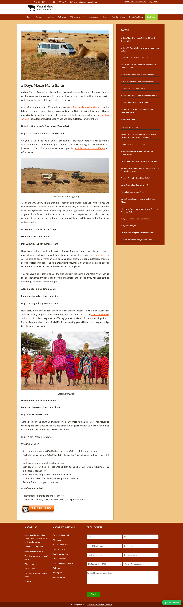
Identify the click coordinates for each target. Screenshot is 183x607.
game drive (99, 255)
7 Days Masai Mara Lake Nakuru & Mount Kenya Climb (138, 39)
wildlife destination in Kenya (90, 148)
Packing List (58, 572)
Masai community (100, 314)
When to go (57, 540)
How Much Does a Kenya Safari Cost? (136, 239)
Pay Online (153, 1)
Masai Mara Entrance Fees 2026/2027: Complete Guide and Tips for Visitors (36, 538)
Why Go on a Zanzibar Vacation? (134, 185)
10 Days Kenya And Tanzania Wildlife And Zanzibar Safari (138, 66)
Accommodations (91, 17)
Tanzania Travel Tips (129, 127)
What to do (29, 564)
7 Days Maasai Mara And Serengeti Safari (138, 102)
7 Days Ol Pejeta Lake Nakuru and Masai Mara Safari (140, 49)
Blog (105, 17)
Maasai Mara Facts (60, 544)
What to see (30, 568)
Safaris (39, 17)
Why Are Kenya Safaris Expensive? (135, 219)
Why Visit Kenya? (128, 226)
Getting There (59, 549)
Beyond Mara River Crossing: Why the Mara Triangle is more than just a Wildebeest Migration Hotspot (139, 136)
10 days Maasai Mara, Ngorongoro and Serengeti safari (137, 110)
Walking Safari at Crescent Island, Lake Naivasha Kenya (137, 152)
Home (29, 17)
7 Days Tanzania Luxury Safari (133, 88)
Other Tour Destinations (135, 1)
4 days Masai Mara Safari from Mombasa (137, 81)
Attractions (75, 17)
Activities (62, 17)
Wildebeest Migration (34, 546)
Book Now (151, 17)
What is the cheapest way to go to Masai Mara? (138, 200)
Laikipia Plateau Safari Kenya (133, 144)
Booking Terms (59, 577)
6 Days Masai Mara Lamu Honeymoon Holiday (139, 95)
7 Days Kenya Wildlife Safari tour (134, 58)
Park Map (56, 568)
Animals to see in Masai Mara (133, 192)
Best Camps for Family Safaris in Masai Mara (139, 161)
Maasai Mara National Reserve (99, 605)
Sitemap (28, 581)
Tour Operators (118, 17)
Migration (50, 17)
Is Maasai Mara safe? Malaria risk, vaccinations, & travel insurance (140, 169)
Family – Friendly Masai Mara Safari (135, 178)
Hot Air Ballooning (60, 554)
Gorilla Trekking (136, 17)
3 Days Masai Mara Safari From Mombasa (138, 74)
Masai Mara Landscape (34, 551)
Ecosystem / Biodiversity (63, 563)
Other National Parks (61, 535)
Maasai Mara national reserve (88, 107)
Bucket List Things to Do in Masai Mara (137, 232)
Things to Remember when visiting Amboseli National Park (139, 210)
